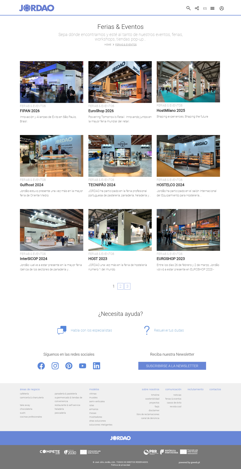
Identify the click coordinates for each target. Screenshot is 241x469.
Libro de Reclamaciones (148, 414)
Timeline (155, 395)
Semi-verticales (97, 401)
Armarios (93, 409)
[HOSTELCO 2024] (188, 156)
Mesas (92, 413)
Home (107, 44)
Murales (93, 397)
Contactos (215, 389)
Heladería (59, 409)
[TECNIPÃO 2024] (120, 156)
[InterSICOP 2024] (51, 230)
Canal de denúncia (150, 418)
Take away (25, 405)
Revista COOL (175, 406)
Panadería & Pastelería (66, 393)
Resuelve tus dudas (169, 330)
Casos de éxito (174, 402)
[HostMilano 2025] (188, 82)
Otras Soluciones (97, 420)
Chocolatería (26, 409)
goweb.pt (195, 462)
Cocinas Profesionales (31, 416)
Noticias (177, 395)
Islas (91, 405)
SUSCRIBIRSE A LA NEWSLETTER (172, 366)
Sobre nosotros (150, 389)
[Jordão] (36, 8)
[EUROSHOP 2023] (188, 230)
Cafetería (24, 393)
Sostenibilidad (152, 398)
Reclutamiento (195, 389)
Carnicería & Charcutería (32, 397)
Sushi (22, 413)
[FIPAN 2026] (51, 82)
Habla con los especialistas (91, 330)
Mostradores (95, 417)
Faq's (157, 406)
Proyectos (154, 402)
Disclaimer (154, 410)
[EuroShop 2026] (120, 82)
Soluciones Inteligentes (100, 424)
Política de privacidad (120, 465)
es (205, 8)
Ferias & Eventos (173, 398)
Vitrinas (93, 393)
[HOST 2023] (120, 230)
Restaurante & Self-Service (67, 405)
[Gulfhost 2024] (51, 156)
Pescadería (60, 413)
